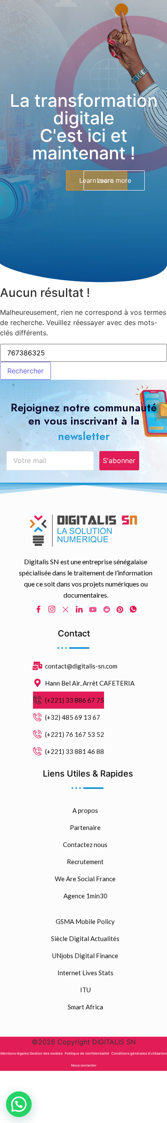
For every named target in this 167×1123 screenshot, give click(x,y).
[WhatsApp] (133, 609)
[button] (19, 1104)
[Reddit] (106, 609)
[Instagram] (51, 609)
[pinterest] (119, 609)
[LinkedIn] (79, 609)
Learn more (114, 180)
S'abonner (119, 460)
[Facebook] (38, 609)
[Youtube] (93, 609)
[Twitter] (65, 608)
